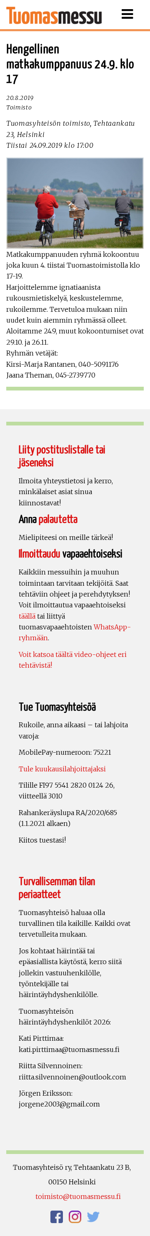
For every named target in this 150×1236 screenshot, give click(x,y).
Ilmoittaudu (39, 554)
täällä (27, 616)
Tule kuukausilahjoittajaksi (62, 769)
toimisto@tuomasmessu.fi (78, 1196)
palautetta (58, 519)
